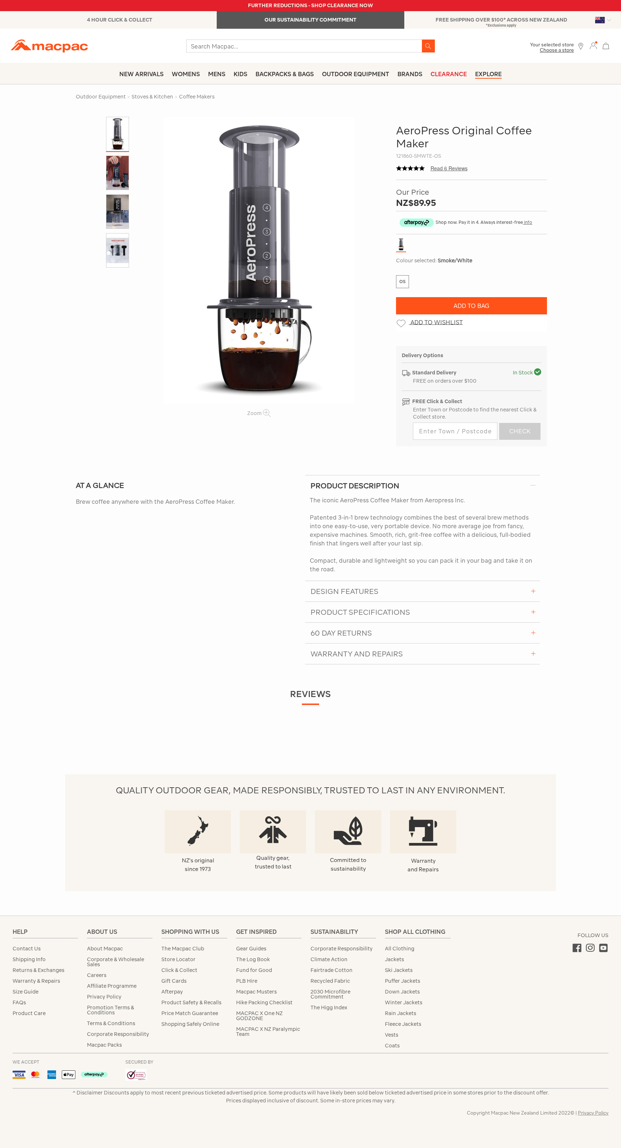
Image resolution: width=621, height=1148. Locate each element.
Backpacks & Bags (285, 74)
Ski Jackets (399, 970)
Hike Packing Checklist (264, 1002)
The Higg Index (328, 1007)
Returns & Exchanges (38, 970)
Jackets (394, 959)
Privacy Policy (104, 997)
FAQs (19, 1002)
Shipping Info (29, 959)
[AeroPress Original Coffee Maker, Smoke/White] (259, 260)
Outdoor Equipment (355, 74)
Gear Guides (251, 948)
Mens (216, 74)
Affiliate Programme (112, 986)
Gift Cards (174, 981)
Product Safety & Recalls (191, 1002)
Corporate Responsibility (118, 1034)
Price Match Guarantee (189, 1013)
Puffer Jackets (402, 981)
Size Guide (25, 992)
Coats (392, 1045)
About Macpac (105, 948)
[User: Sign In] (593, 45)
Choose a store (557, 50)
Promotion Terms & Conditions (110, 1010)
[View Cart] (606, 45)
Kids (240, 74)
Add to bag (471, 306)
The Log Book (253, 959)
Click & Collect (179, 970)
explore (488, 74)
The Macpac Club (182, 948)
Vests (391, 1035)
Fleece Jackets (403, 1024)
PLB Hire (246, 981)
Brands (409, 74)
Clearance (449, 74)
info (527, 222)
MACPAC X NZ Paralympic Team (268, 1031)
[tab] (422, 485)
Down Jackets (402, 992)
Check (519, 431)
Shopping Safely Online (190, 1024)
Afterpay (172, 992)
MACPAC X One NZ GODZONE (259, 1015)
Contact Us (27, 948)
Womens (186, 74)
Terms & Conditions (111, 1023)
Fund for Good (254, 970)
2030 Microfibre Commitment (330, 994)
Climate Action (329, 959)
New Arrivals (141, 74)
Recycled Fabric (330, 981)
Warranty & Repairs (36, 981)
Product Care (29, 1013)
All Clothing (399, 948)
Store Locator (178, 959)
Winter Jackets (403, 1002)
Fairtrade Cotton (331, 970)
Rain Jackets (400, 1013)
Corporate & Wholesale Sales (115, 961)
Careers (96, 975)
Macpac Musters (256, 992)
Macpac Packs (104, 1045)
